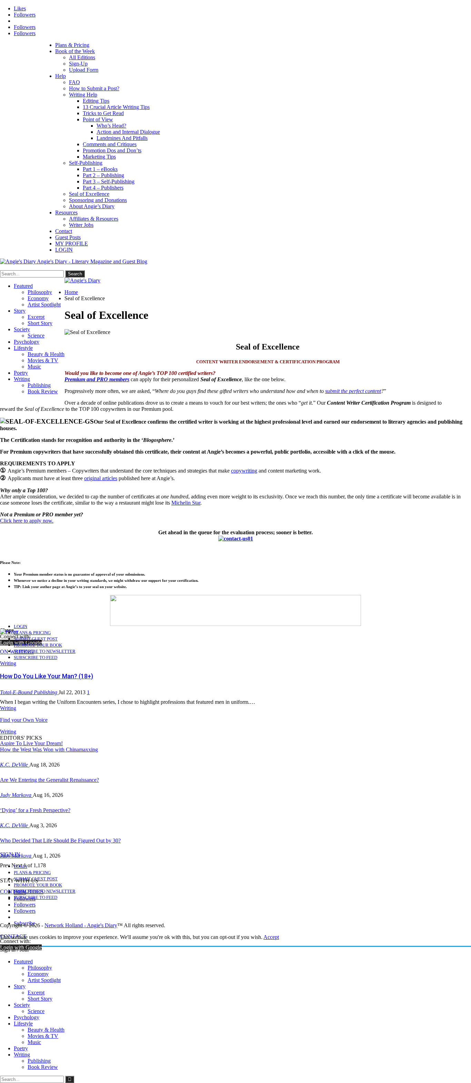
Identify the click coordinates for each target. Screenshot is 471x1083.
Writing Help (83, 95)
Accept (271, 937)
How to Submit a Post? (94, 88)
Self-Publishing (85, 163)
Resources (66, 212)
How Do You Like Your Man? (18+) (46, 676)
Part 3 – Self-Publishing (108, 181)
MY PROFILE (71, 243)
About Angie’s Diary (91, 206)
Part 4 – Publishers (103, 188)
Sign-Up (78, 64)
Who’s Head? (111, 126)
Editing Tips (96, 101)
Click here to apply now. (26, 521)
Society (22, 329)
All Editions (82, 57)
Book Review (43, 391)
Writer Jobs (81, 225)
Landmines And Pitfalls (122, 138)
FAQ (74, 82)
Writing (22, 379)
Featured (23, 286)
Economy (38, 298)
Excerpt (36, 317)
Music (34, 367)
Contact (63, 231)
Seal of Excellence (89, 194)
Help (60, 76)
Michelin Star (185, 503)
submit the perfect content (353, 391)
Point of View (98, 119)
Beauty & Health (46, 354)
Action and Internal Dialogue (128, 132)
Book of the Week (75, 51)
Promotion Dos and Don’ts (112, 150)
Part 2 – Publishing (103, 175)
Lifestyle (23, 348)
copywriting (244, 471)
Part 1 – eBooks (100, 169)
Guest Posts (68, 237)
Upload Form (83, 70)
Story (20, 311)
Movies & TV (43, 360)
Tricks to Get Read (103, 113)
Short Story (40, 323)
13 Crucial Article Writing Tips (116, 107)
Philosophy (40, 292)
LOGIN (64, 250)
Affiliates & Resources (93, 219)
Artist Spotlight (44, 304)
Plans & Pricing (72, 45)
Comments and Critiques (110, 144)
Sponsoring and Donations (98, 200)
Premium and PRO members (96, 379)
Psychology (26, 342)
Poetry (21, 373)
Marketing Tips (99, 157)
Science (36, 335)
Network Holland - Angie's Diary (80, 925)
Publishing (39, 385)
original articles (100, 478)
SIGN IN (10, 854)
